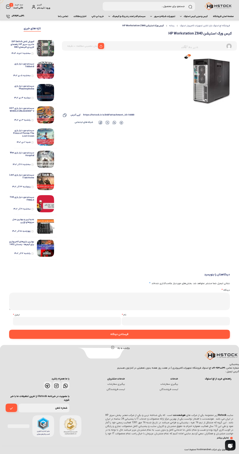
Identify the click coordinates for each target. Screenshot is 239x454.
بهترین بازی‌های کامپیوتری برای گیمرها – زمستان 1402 (21, 243)
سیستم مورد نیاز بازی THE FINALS (22, 198)
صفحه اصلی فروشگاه (223, 16)
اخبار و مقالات (79, 16)
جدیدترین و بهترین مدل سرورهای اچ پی (23, 221)
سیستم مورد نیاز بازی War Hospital (22, 154)
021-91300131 (218, 368)
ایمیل (16, 314)
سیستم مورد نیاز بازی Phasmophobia (24, 87)
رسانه (171, 25)
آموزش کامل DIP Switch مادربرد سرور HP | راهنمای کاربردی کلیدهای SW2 (22, 44)
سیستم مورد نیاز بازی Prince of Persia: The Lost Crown (23, 133)
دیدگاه (226, 290)
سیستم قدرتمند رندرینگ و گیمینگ (129, 16)
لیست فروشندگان (169, 389)
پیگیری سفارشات (169, 384)
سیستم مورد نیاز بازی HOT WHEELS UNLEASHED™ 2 (21, 110)
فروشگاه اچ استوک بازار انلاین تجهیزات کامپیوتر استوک (205, 25)
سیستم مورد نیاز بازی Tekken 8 (24, 65)
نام (124, 314)
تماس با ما (63, 16)
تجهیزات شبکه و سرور (164, 16)
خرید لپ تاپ (98, 16)
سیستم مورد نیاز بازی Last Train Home (21, 176)
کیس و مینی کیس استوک (196, 16)
